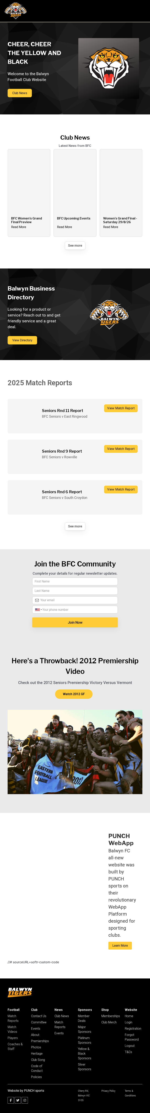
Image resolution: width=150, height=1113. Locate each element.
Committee (38, 1022)
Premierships (40, 1041)
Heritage (37, 1053)
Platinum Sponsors (84, 1040)
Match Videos (12, 1029)
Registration (133, 1028)
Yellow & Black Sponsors (84, 1053)
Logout (130, 1046)
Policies (36, 1077)
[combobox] (37, 609)
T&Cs (128, 1052)
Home (129, 1016)
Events (35, 1028)
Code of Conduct (37, 1068)
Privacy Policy (108, 1091)
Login (128, 1022)
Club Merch (109, 1022)
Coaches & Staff (15, 1046)
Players (13, 1038)
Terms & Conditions (130, 1093)
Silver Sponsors (84, 1067)
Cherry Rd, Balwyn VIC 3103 (84, 1096)
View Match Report (121, 408)
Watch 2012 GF (74, 694)
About (35, 1035)
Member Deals (83, 1018)
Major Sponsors (84, 1029)
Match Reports (13, 1018)
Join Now (75, 622)
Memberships (110, 1016)
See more (75, 245)
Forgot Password (132, 1037)
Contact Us (38, 1016)
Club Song (38, 1060)
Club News (61, 1016)
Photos (36, 1047)
